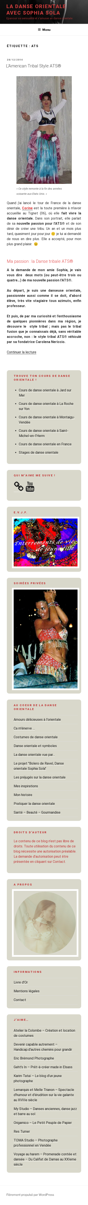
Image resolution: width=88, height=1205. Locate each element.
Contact (20, 1000)
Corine (27, 208)
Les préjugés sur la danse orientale (40, 777)
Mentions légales (27, 991)
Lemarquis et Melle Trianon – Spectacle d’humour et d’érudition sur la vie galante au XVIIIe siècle (44, 1095)
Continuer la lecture (21, 352)
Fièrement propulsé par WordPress (30, 1194)
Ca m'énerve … (24, 728)
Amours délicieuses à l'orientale (37, 720)
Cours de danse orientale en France (45, 444)
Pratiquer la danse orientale (34, 804)
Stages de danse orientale (38, 452)
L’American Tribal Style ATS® (33, 65)
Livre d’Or (21, 982)
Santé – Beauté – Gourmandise (37, 812)
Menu (46, 29)
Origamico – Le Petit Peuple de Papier (43, 1123)
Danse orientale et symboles (35, 746)
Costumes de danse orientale (36, 737)
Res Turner (22, 1131)
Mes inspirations (26, 786)
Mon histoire (23, 795)
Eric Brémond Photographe (34, 1058)
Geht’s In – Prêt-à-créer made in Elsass (43, 1067)
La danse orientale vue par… (34, 755)
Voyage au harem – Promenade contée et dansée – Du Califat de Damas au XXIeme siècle (45, 1159)
